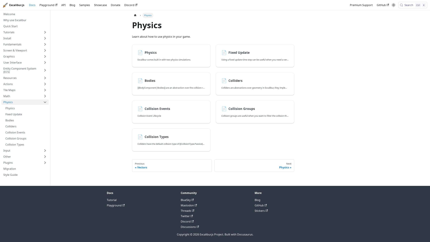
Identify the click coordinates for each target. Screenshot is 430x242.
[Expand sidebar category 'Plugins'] (45, 162)
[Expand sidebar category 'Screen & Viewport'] (45, 50)
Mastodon (187, 205)
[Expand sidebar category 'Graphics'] (45, 56)
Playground (46, 5)
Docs (32, 5)
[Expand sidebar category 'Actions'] (45, 84)
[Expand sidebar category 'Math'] (45, 96)
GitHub (381, 5)
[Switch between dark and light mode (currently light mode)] (393, 5)
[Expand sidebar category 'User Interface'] (45, 62)
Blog (72, 5)
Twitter (185, 216)
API (63, 5)
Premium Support (361, 5)
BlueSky (186, 200)
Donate (115, 5)
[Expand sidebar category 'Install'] (45, 38)
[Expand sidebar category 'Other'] (45, 156)
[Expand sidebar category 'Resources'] (45, 78)
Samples (84, 5)
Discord (129, 5)
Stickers (260, 211)
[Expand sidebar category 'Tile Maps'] (45, 90)
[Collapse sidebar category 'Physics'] (45, 102)
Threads (186, 211)
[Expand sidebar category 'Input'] (45, 150)
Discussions (188, 227)
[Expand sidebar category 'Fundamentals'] (45, 44)
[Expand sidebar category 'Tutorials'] (45, 32)
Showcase (100, 5)
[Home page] (135, 15)
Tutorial (112, 200)
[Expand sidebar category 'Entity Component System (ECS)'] (45, 70)
